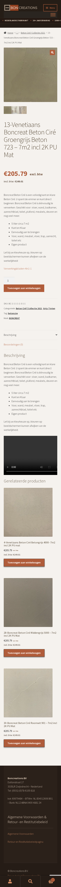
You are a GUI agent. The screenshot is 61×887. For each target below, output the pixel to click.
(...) (17, 32)
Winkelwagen (47, 878)
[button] (52, 52)
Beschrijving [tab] (10, 334)
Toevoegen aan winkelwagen (24, 288)
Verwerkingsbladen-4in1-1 (18, 268)
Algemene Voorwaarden (21, 833)
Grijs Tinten (49, 308)
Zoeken (30, 881)
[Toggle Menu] (53, 14)
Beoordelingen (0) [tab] (13, 344)
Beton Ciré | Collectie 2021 (33, 32)
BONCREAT (14, 318)
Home (10, 32)
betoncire (13, 313)
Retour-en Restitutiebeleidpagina (25, 841)
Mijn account (10, 881)
